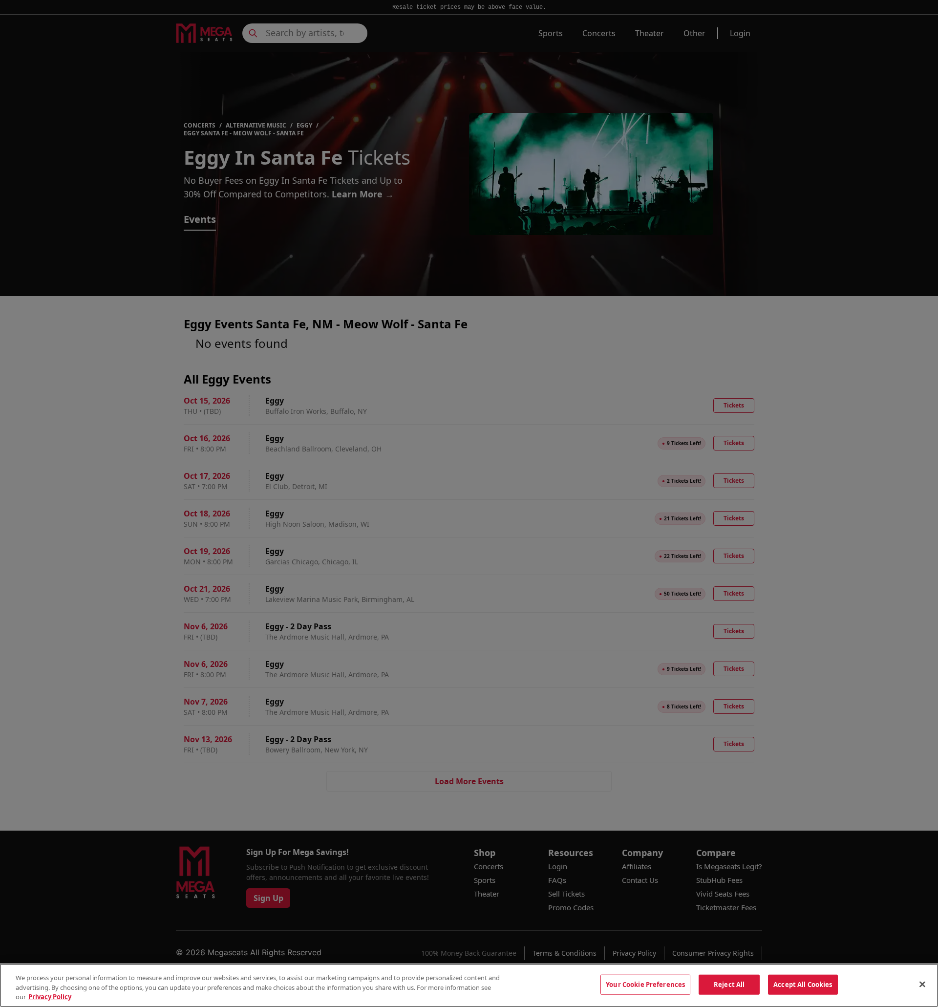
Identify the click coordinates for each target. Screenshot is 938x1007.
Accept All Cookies (802, 984)
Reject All (729, 984)
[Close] (922, 984)
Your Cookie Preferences (645, 984)
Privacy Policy (49, 996)
